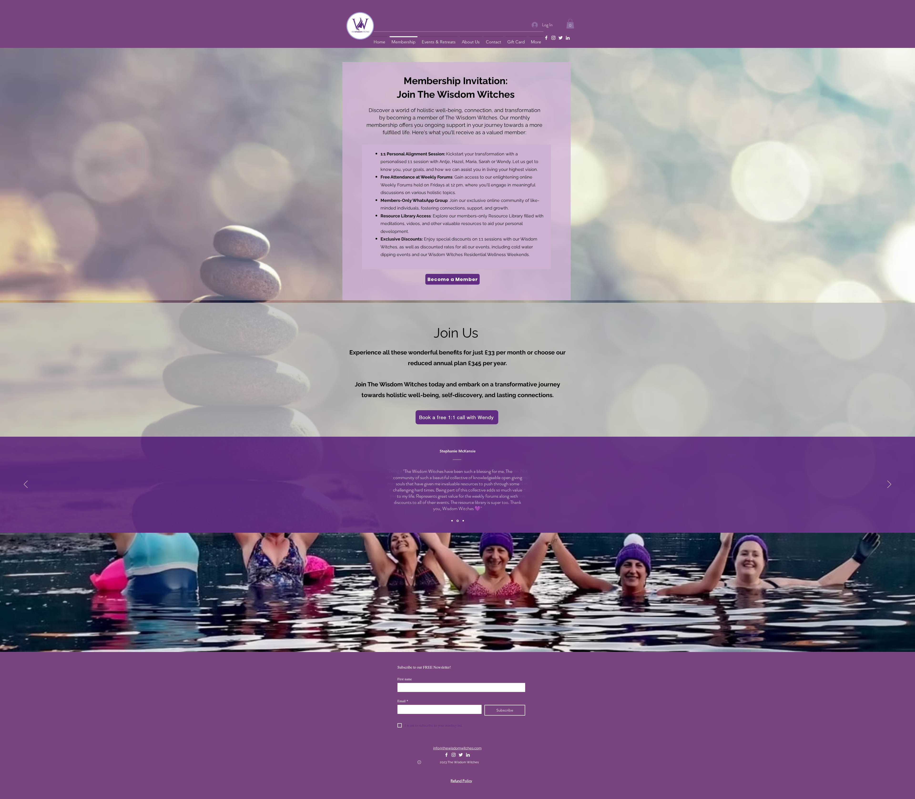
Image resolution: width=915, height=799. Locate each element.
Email (402, 701)
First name (404, 679)
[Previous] (26, 485)
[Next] (889, 485)
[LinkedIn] (567, 38)
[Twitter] (560, 38)
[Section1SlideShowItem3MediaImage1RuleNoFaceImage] (463, 521)
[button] (570, 24)
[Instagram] (553, 38)
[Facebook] (546, 38)
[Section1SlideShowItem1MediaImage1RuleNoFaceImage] (452, 521)
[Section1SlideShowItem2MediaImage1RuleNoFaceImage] (457, 521)
